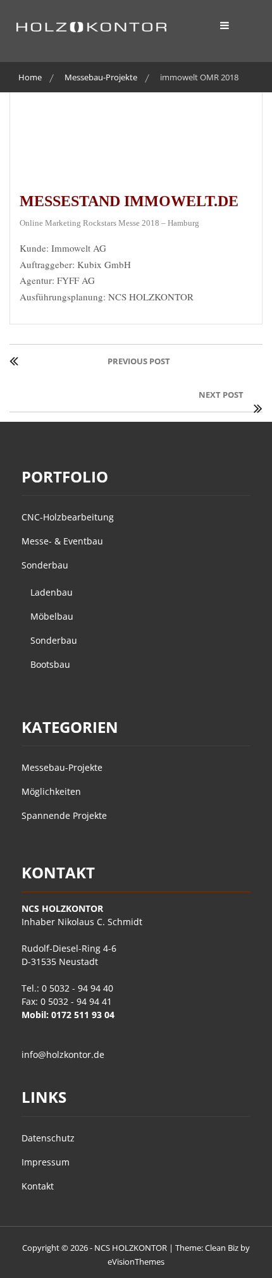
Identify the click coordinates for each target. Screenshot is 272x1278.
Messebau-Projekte (62, 767)
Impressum (46, 1162)
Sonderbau (45, 565)
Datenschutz (48, 1138)
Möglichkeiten (51, 791)
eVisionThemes (136, 1261)
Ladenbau (51, 592)
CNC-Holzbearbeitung (68, 517)
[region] (136, 130)
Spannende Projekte (64, 815)
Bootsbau (50, 664)
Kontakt (38, 1186)
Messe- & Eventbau (62, 541)
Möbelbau (51, 616)
